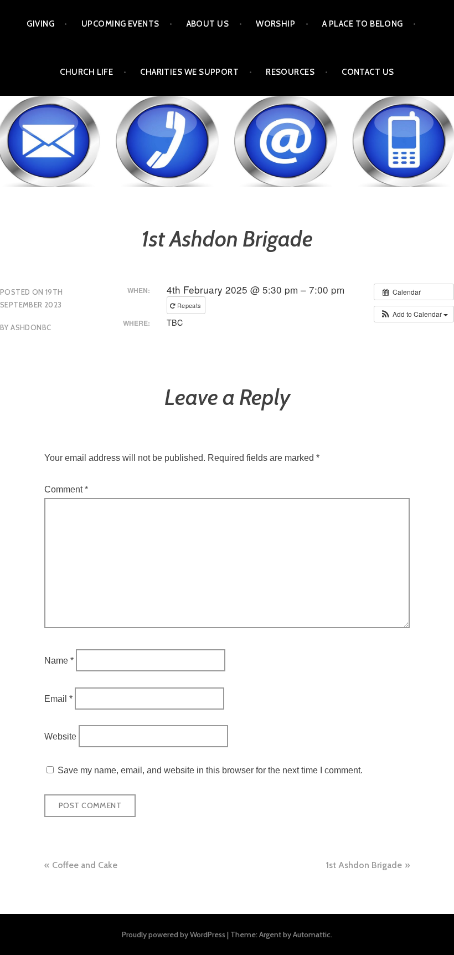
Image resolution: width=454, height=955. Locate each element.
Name (59, 660)
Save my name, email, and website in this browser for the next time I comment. (210, 770)
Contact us (368, 72)
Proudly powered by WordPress (173, 934)
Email (58, 698)
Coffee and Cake (84, 865)
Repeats (189, 305)
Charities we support (189, 72)
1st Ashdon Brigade (364, 865)
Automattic (312, 934)
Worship (275, 24)
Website (60, 736)
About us (208, 24)
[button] (413, 314)
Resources (290, 72)
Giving (40, 24)
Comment (66, 489)
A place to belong (362, 24)
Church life (86, 72)
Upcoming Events (120, 24)
